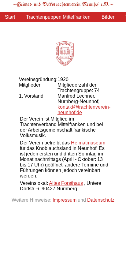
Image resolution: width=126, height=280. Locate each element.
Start (10, 17)
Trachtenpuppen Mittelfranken (58, 17)
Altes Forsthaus (66, 183)
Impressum (64, 200)
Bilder (108, 17)
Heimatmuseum (88, 142)
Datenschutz (100, 200)
